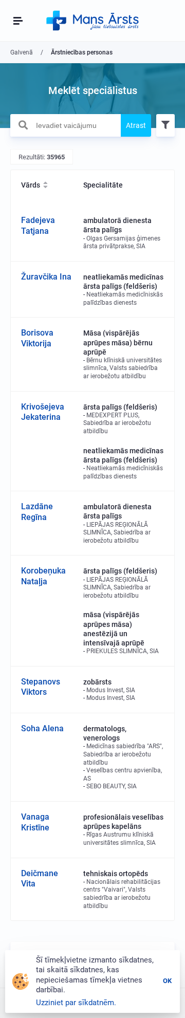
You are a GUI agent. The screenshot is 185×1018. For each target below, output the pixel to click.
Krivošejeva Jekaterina (42, 412)
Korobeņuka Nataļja (43, 576)
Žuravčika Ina (46, 277)
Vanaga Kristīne (35, 822)
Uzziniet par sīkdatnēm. (76, 1002)
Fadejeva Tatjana (38, 225)
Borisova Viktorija (37, 338)
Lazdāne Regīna (37, 512)
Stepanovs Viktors (40, 687)
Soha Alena (42, 728)
